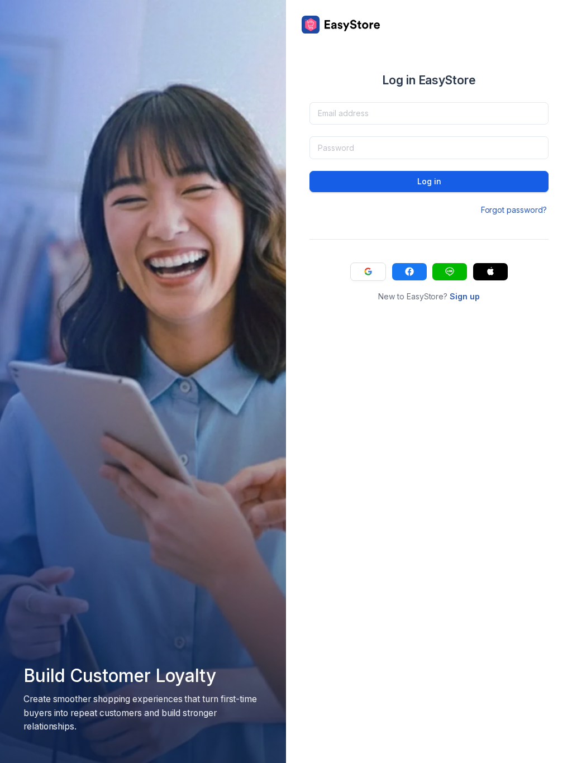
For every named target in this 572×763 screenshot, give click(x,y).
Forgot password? (514, 209)
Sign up (465, 296)
